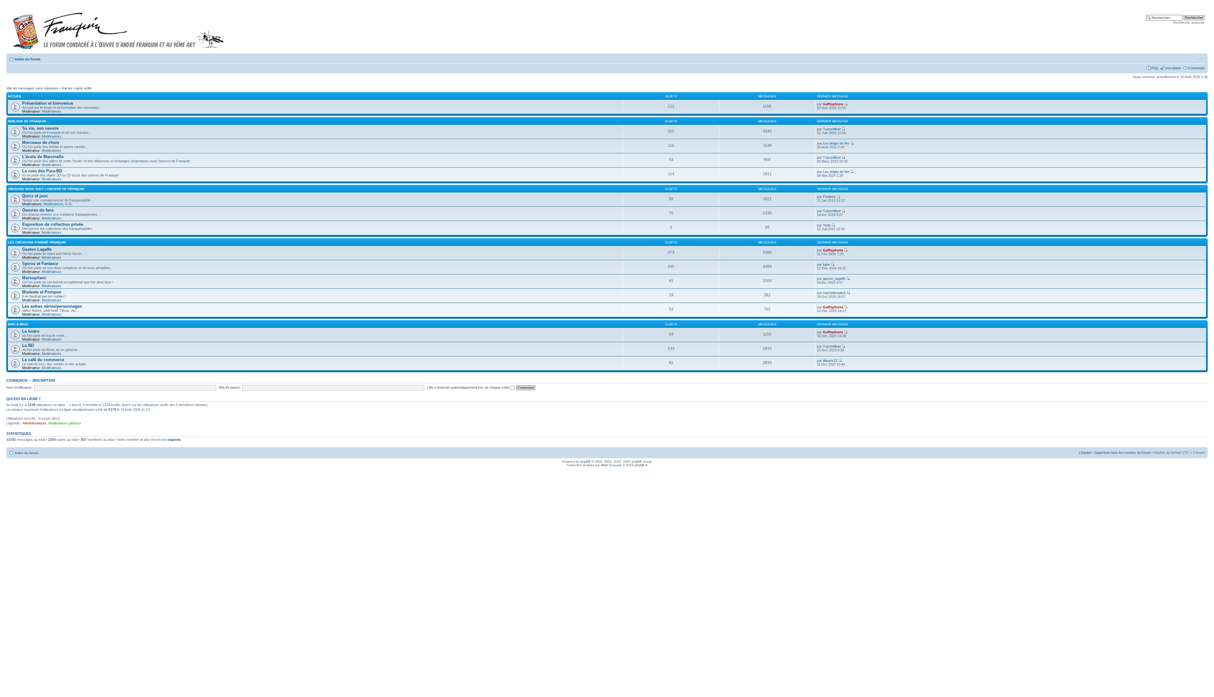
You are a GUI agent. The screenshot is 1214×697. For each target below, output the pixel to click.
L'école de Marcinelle (43, 156)
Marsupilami (34, 277)
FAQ (1154, 68)
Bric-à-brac (18, 324)
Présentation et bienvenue (47, 103)
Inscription (1173, 68)
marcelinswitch (834, 293)
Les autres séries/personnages (52, 306)
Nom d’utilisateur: (19, 387)
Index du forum (27, 59)
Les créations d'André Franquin (37, 242)
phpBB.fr (641, 465)
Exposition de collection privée (52, 224)
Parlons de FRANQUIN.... (29, 121)
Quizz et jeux (35, 196)
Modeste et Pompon (41, 292)
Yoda (827, 225)
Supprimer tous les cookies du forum (1122, 452)
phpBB (585, 461)
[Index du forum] (118, 28)
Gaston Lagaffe (37, 249)
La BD (28, 345)
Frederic (829, 197)
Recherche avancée (1189, 22)
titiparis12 (830, 360)
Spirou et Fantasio (40, 263)
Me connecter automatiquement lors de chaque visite (470, 387)
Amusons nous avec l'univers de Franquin (46, 189)
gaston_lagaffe (834, 279)
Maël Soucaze (611, 465)
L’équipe (1085, 452)
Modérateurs (51, 111)
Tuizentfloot (832, 129)
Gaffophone (833, 104)
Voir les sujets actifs (77, 88)
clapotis (174, 439)
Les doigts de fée (836, 143)
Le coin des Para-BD (42, 171)
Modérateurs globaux (64, 423)
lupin (826, 264)
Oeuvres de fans (38, 210)
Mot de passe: (230, 387)
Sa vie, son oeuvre (40, 128)
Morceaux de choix (40, 142)
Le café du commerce (43, 359)
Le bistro (31, 331)
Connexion (1196, 68)
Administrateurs (34, 423)
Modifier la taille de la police (1200, 58)
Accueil (15, 96)
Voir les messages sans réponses (32, 88)
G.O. (69, 204)
